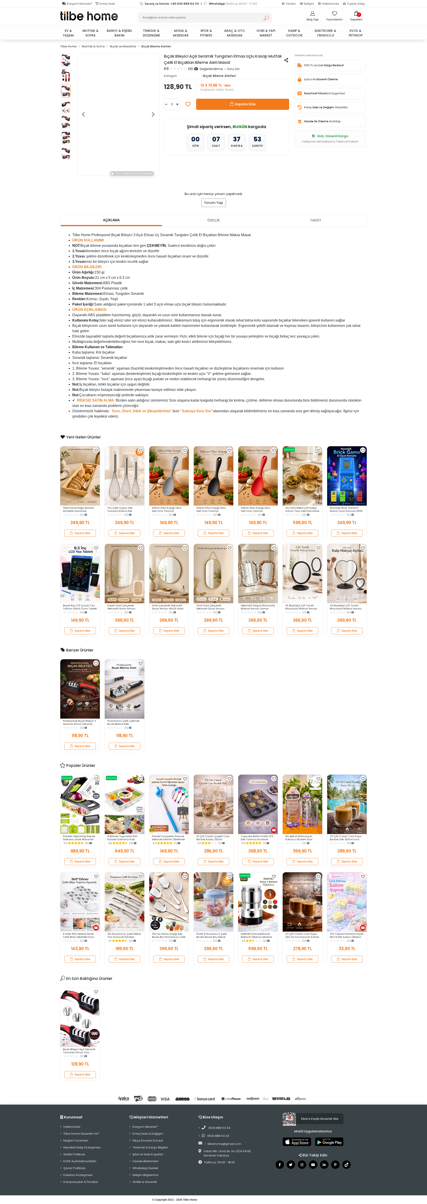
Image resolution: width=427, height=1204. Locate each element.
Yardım (291, 4)
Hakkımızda (330, 4)
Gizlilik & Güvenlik (145, 1182)
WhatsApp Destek (145, 1168)
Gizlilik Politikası (74, 1154)
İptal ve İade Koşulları (148, 1154)
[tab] (111, 220)
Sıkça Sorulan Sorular (148, 1140)
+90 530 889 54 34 (184, 4)
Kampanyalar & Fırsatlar (80, 1182)
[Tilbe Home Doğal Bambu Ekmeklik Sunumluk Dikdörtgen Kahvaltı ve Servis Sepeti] (80, 476)
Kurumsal (72, 1117)
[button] (356, 16)
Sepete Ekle (245, 104)
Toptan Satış (356, 4)
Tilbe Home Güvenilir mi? (81, 1134)
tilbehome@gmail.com (224, 1144)
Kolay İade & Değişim (148, 1134)
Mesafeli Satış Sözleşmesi (82, 1147)
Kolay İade (107, 4)
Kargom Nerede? (79, 4)
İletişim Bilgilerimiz (146, 1175)
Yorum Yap (213, 202)
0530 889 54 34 (219, 1128)
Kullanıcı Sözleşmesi (78, 1175)
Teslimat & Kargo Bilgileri (150, 1147)
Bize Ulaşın (212, 1117)
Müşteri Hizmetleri (150, 1117)
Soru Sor (233, 69)
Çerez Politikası (74, 1168)
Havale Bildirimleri (145, 1161)
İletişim (309, 4)
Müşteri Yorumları (75, 1140)
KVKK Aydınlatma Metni (79, 1161)
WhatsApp (217, 4)
